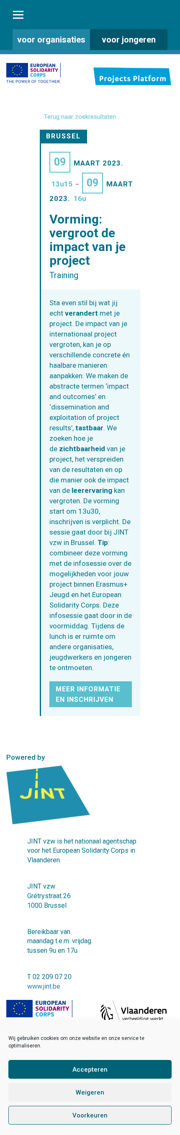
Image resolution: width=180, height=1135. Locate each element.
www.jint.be (43, 986)
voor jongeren (129, 40)
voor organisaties (51, 40)
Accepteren (90, 1069)
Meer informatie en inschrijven (88, 694)
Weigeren (90, 1092)
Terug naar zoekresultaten (80, 117)
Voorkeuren (90, 1115)
